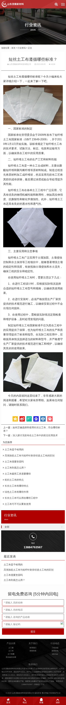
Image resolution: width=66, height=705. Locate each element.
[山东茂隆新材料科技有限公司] (12, 4)
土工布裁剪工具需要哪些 (17, 473)
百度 (36, 419)
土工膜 (11, 648)
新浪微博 (22, 419)
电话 (25, 702)
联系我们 (33, 648)
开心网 (50, 419)
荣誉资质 (33, 651)
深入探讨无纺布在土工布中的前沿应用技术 (35, 435)
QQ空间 (15, 419)
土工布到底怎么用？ (15, 467)
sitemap (55, 654)
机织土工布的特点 (14, 479)
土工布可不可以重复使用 (17, 504)
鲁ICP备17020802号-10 (51, 693)
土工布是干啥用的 (14, 449)
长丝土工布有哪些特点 (16, 485)
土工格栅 (11, 654)
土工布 (11, 651)
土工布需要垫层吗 (14, 461)
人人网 (43, 419)
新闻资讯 (55, 651)
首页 (13, 48)
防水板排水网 (11, 657)
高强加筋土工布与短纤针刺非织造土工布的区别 (29, 455)
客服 (41, 702)
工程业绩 (55, 648)
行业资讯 (22, 48)
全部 (7, 527)
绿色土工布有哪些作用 (16, 492)
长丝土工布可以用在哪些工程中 (21, 498)
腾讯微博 (29, 419)
